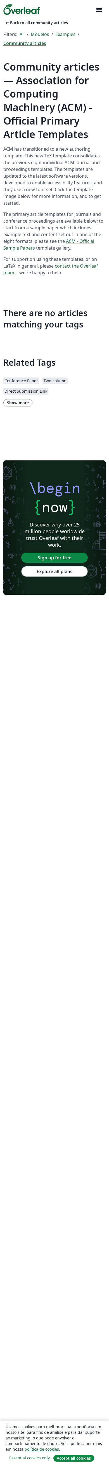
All (22, 34)
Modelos (40, 34)
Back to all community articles (36, 22)
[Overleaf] (21, 9)
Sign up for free (54, 558)
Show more (18, 402)
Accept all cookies (74, 1458)
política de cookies (42, 1449)
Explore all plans (54, 571)
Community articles (24, 43)
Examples (65, 34)
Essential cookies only (29, 1458)
